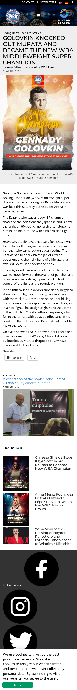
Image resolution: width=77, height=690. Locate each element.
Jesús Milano (14, 67)
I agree (17, 684)
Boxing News (11, 33)
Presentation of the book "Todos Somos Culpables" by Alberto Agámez (34, 381)
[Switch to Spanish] (67, 2)
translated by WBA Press (39, 67)
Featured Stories (30, 33)
